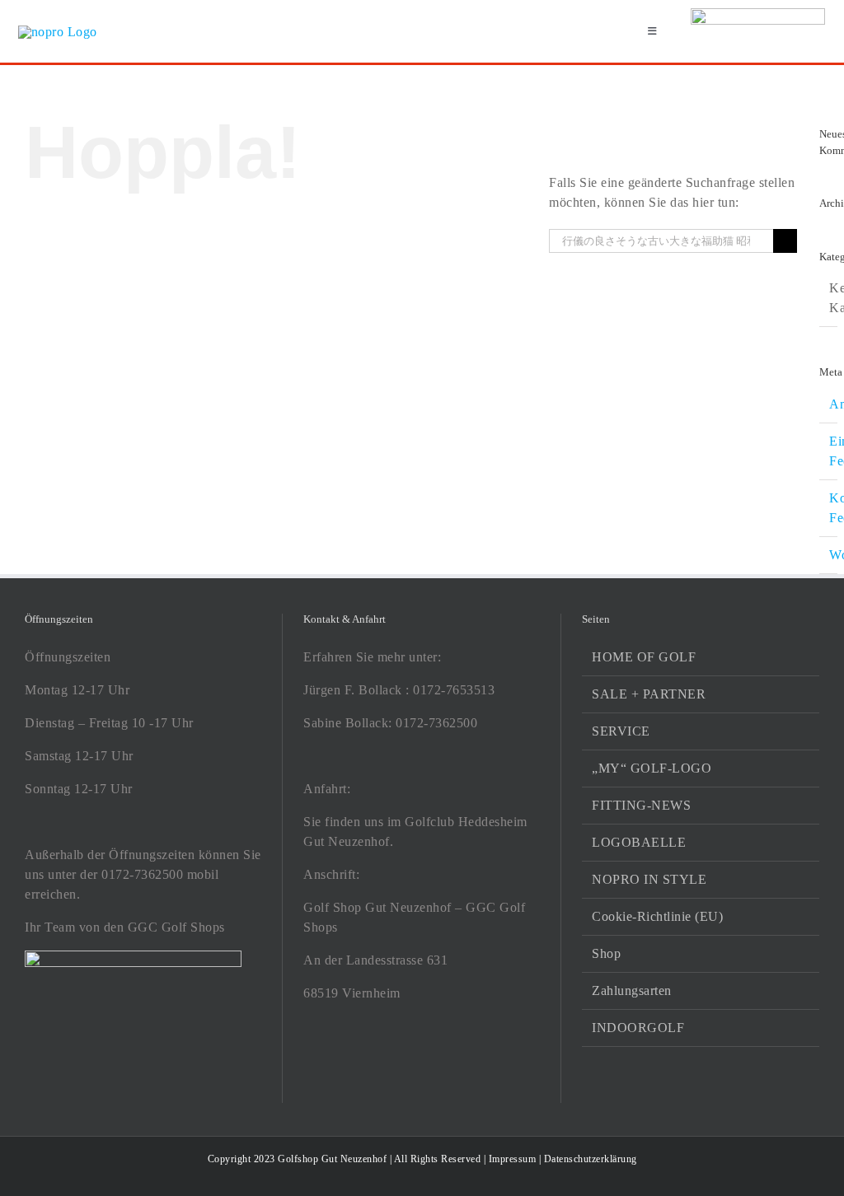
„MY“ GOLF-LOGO (651, 768)
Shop (606, 953)
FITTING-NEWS (641, 805)
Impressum (513, 1159)
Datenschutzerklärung (590, 1159)
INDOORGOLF (638, 1028)
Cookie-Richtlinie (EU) (657, 916)
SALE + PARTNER (649, 694)
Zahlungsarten (632, 990)
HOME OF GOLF (644, 657)
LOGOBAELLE (639, 842)
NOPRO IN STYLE (649, 879)
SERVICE (621, 731)
